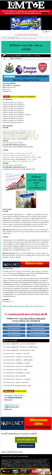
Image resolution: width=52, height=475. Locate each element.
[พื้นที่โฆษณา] (36, 182)
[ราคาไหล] (16, 182)
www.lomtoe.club (22, 11)
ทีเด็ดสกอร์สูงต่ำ (9, 391)
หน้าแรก (4, 37)
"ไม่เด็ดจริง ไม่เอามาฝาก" (11, 405)
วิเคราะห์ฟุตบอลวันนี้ (12, 37)
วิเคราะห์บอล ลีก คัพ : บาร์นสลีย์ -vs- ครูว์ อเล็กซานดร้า (26, 16)
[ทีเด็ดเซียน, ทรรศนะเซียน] (26, 199)
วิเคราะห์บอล (16, 459)
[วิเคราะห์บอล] (26, 47)
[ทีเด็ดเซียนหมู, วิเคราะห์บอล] (26, 264)
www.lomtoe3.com (32, 13)
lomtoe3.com (4, 459)
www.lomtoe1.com (44, 11)
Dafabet (6, 97)
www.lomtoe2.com (10, 13)
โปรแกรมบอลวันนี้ (5, 462)
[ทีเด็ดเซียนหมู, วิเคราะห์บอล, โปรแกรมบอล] (26, 423)
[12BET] (25, 471)
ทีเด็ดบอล (10, 465)
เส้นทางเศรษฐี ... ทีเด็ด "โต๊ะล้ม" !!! (14, 395)
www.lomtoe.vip (33, 11)
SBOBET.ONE (9, 76)
